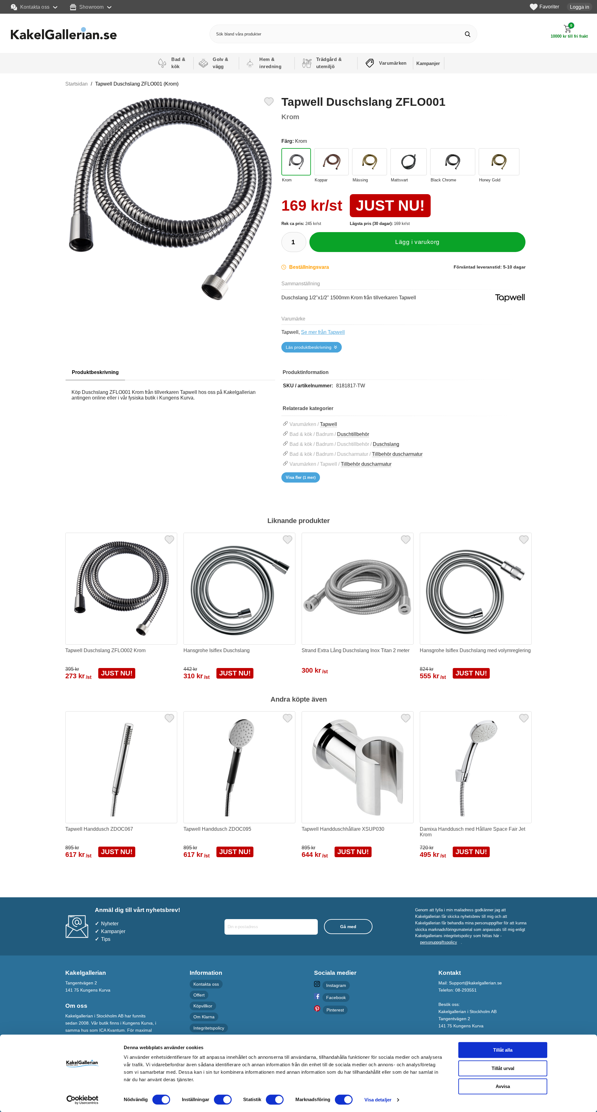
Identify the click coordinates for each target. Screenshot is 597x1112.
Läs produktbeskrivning (308, 347)
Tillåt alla (502, 1050)
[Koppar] (331, 161)
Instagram (336, 985)
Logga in (579, 7)
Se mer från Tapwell (323, 332)
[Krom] (296, 161)
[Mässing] (369, 161)
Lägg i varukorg (417, 242)
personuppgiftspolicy (438, 942)
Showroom (91, 7)
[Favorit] (268, 101)
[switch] (223, 1100)
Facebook (336, 997)
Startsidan (76, 83)
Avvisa (503, 1086)
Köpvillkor (202, 1006)
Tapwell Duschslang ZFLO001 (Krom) (136, 83)
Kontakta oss (34, 7)
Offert (199, 995)
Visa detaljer (377, 1099)
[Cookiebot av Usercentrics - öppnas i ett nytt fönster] (82, 1100)
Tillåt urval (503, 1068)
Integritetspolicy (208, 1028)
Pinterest (335, 1010)
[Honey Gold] (499, 161)
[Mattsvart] (408, 161)
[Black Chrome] (452, 161)
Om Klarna (204, 1017)
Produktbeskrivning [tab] (95, 372)
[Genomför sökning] (467, 34)
